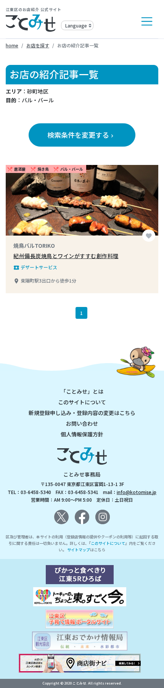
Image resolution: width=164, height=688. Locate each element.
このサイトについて (82, 402)
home (12, 45)
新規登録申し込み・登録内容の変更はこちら (82, 413)
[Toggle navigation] (146, 21)
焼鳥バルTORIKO (34, 245)
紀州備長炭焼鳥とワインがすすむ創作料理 (66, 256)
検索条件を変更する (81, 135)
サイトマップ (78, 549)
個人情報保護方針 (82, 434)
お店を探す (37, 45)
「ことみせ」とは (82, 391)
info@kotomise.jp (136, 492)
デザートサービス (35, 267)
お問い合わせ (82, 423)
